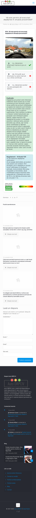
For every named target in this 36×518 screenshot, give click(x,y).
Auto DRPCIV (18, 509)
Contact (9, 489)
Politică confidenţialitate (14, 479)
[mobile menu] (33, 2)
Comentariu (7, 316)
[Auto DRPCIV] (7, 2)
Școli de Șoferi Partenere (14, 473)
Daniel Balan (14, 24)
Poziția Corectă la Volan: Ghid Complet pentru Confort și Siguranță (19, 434)
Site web (5, 351)
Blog (8, 486)
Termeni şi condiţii (12, 476)
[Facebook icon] (17, 511)
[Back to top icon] (18, 505)
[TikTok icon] (19, 511)
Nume (5, 337)
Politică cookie (11, 483)
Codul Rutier (26, 509)
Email (5, 344)
